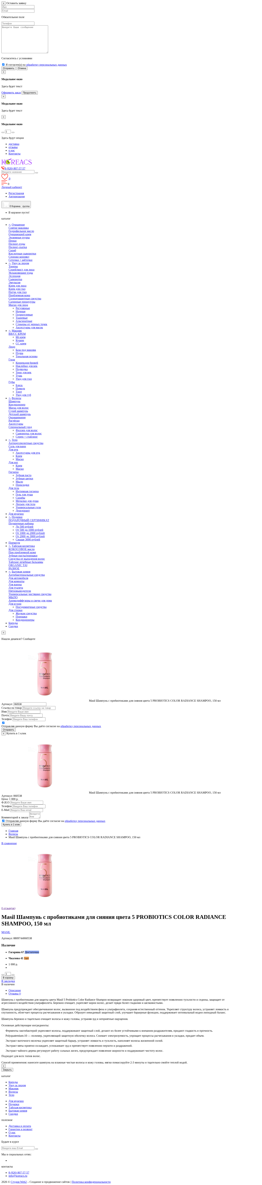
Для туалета (16, 587)
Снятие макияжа (19, 227)
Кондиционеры (25, 619)
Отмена (22, 68)
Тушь (19, 375)
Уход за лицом (20, 263)
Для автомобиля (18, 578)
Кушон (20, 340)
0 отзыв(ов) (8, 908)
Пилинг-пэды (17, 243)
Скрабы (20, 497)
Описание (15, 990)
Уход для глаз (24, 378)
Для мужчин (16, 513)
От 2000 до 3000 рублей (30, 536)
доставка (14, 143)
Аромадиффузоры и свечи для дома (30, 600)
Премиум (14, 542)
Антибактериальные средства (27, 574)
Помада (20, 388)
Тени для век (23, 372)
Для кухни (15, 603)
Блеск (19, 385)
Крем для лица (17, 285)
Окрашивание (17, 417)
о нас (12, 150)
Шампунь (14, 401)
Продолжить (29, 92)
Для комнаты (16, 581)
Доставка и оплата (20, 1126)
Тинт (19, 391)
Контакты (14, 153)
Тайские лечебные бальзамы (26, 561)
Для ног (13, 462)
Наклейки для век (26, 366)
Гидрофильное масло (21, 231)
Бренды (13, 623)
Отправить (8, 68)
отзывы (13, 147)
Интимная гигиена (27, 491)
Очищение (18, 224)
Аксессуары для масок (29, 327)
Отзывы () (15, 993)
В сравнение (9, 843)
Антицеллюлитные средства (26, 443)
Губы (12, 382)
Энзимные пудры (19, 237)
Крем (19, 455)
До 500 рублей (24, 526)
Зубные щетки (24, 478)
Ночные (20, 311)
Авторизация (17, 196)
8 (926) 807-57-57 (19, 1172)
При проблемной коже (22, 552)
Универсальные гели (28, 507)
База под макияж (26, 349)
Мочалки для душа (27, 500)
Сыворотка (15, 279)
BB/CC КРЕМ (17, 333)
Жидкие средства (26, 613)
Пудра (19, 353)
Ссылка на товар (11, 707)
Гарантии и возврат (20, 1129)
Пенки (13, 240)
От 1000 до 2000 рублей (30, 533)
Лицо (12, 346)
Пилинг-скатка (18, 247)
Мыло (19, 481)
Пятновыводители (20, 590)
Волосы (16, 398)
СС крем (21, 343)
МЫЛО (13, 597)
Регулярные (23, 308)
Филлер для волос (27, 430)
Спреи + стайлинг (27, 436)
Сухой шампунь (18, 410)
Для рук (13, 449)
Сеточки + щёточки (20, 259)
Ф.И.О (5, 802)
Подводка (22, 369)
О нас (12, 1132)
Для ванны (15, 584)
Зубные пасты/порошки (23, 555)
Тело (14, 439)
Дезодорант (23, 510)
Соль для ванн (17, 446)
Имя (4, 711)
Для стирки (15, 610)
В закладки (8, 981)
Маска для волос (19, 407)
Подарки (17, 517)
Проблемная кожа (19, 295)
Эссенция (14, 276)
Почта (5, 715)
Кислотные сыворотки (22, 253)
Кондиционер (17, 404)
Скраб (12, 250)
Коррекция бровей (27, 362)
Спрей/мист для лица (21, 269)
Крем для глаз (17, 288)
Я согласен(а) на (36, 64)
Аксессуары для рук (28, 452)
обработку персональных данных (46, 64)
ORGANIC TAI (18, 565)
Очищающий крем (20, 234)
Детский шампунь (20, 414)
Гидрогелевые (24, 314)
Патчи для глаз (18, 292)
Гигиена (14, 472)
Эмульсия (14, 282)
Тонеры (13, 266)
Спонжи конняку (19, 256)
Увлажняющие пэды (21, 272)
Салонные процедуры (22, 301)
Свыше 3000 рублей (28, 539)
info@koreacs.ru (18, 1175)
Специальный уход (20, 427)
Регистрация (16, 193)
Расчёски (14, 420)
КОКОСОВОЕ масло (22, 549)
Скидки (13, 626)
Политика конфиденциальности (91, 1181)
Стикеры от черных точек (31, 324)
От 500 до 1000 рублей (29, 529)
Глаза (12, 359)
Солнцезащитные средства (25, 298)
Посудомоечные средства (31, 606)
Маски (20, 459)
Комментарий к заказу (15, 817)
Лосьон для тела (25, 504)
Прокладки (22, 484)
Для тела (14, 488)
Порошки (21, 616)
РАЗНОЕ (14, 568)
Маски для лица (18, 304)
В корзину (8, 977)
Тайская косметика (23, 545)
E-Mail (5, 809)
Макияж (17, 330)
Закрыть (7, 1069)
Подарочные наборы (21, 523)
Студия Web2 (19, 1181)
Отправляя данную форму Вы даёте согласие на (51, 726)
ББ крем (20, 337)
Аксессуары (16, 423)
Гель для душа (24, 494)
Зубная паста (23, 475)
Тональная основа (26, 356)
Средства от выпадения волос (27, 558)
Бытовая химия (21, 571)
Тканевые (22, 317)
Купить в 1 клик (11, 824)
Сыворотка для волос (29, 433)
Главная (13, 830)
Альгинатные (24, 321)
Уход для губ (23, 394)
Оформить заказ (11, 92)
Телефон (6, 719)
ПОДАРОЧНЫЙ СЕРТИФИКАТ (29, 520)
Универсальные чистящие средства (30, 594)
